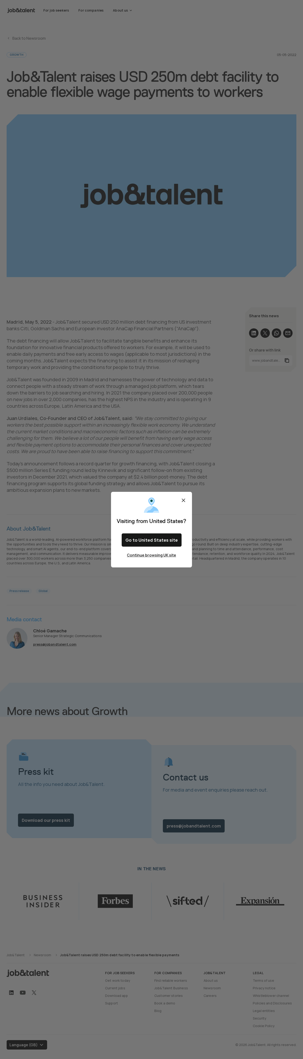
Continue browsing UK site (151, 555)
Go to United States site (151, 540)
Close (183, 500)
